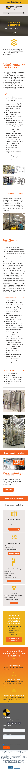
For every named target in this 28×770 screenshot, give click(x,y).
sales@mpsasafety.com (14, 2)
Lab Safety (14, 593)
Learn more (8, 489)
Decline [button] (17, 767)
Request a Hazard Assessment (14, 639)
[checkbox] (14, 744)
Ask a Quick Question (14, 665)
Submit (6, 747)
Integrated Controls (14, 543)
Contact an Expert (14, 679)
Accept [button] (10, 767)
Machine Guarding (14, 519)
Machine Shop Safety (14, 569)
